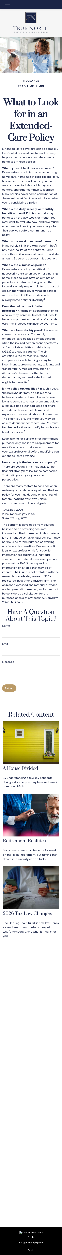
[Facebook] (28, 1237)
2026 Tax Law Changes (27, 914)
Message (8, 662)
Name (6, 626)
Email (5, 644)
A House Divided (20, 768)
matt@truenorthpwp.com (31, 1242)
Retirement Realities (24, 841)
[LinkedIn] (33, 1237)
